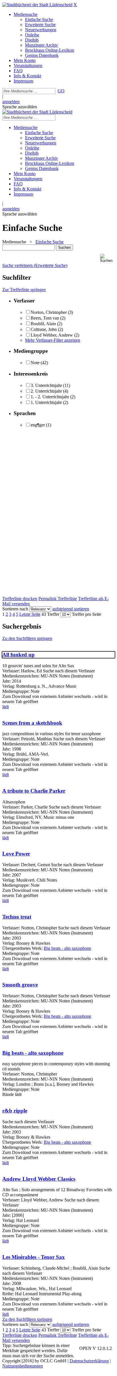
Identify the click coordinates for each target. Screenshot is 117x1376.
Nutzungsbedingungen (22, 1365)
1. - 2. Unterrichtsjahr (50, 396)
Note (35, 362)
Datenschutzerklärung (89, 1360)
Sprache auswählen (19, 106)
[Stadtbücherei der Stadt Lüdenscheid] (37, 4)
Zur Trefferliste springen (24, 289)
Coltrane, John (44, 329)
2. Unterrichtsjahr (46, 391)
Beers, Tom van (45, 318)
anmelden (11, 101)
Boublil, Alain (43, 323)
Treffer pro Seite (86, 614)
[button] (107, 258)
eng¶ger (38, 424)
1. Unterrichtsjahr (46, 402)
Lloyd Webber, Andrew (52, 335)
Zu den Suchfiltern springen (27, 638)
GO (61, 90)
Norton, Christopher (49, 312)
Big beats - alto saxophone (67, 948)
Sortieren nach (15, 608)
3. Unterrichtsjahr (46, 385)
